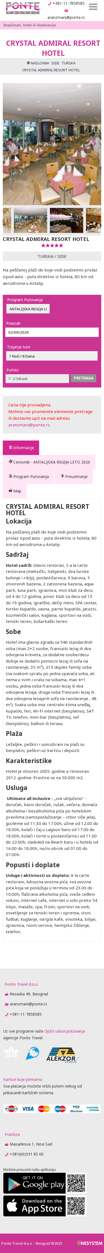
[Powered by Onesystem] (90, 1243)
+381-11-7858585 (69, 3)
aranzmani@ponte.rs (66, 17)
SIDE (62, 256)
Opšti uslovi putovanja (64, 1031)
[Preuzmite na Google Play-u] (45, 1192)
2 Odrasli (20, 378)
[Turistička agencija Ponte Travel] (22, 8)
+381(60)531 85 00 (27, 1154)
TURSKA (45, 256)
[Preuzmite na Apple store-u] (45, 1214)
